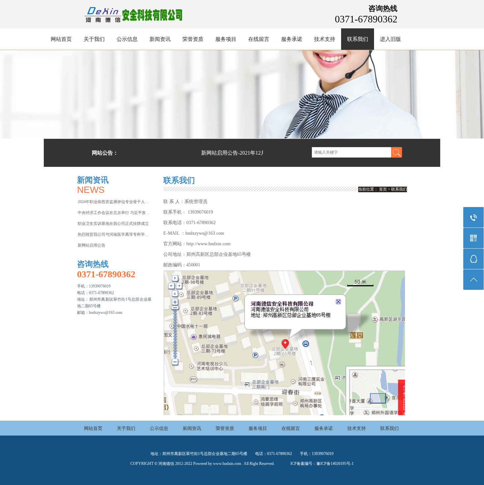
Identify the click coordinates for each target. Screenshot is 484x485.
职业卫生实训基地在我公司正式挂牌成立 (113, 223)
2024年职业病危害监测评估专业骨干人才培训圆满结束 (114, 201)
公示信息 (127, 39)
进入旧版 (390, 39)
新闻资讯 (160, 39)
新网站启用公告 (91, 245)
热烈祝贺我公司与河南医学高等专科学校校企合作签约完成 (114, 234)
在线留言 (258, 39)
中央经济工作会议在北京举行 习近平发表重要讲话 (114, 212)
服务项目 (225, 39)
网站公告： (105, 153)
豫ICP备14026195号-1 (335, 463)
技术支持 (324, 39)
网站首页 (61, 39)
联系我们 (357, 39)
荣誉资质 (192, 39)
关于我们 (94, 39)
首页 (383, 189)
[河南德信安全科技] (132, 24)
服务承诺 (291, 39)
